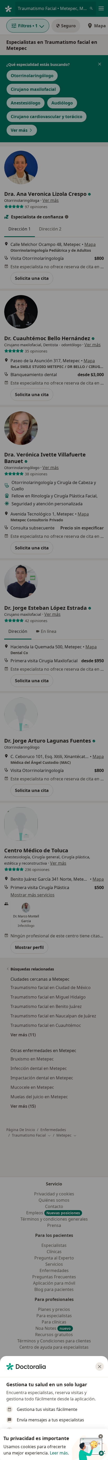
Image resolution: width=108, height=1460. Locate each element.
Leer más (59, 1453)
